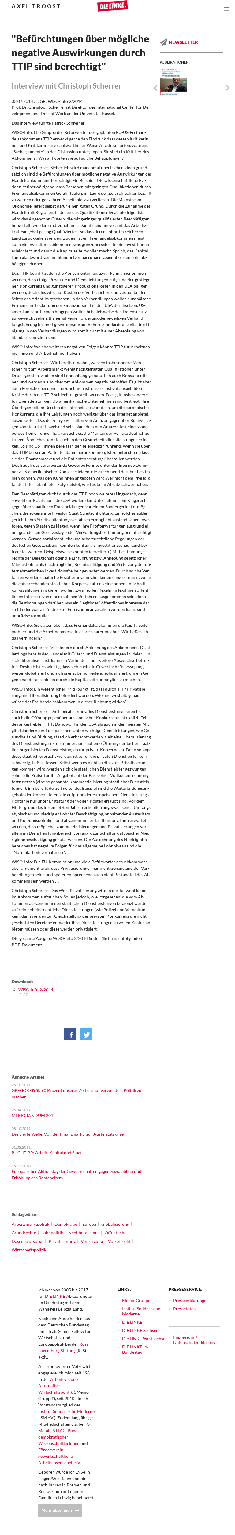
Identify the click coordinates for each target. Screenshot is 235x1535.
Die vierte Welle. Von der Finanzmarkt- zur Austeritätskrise (68, 1134)
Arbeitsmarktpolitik (30, 1224)
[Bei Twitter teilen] (86, 1034)
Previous (155, 88)
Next (228, 88)
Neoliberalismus (83, 1232)
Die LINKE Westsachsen (145, 1338)
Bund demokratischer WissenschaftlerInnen (59, 1437)
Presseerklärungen (191, 1300)
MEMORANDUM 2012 (34, 1115)
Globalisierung (115, 1224)
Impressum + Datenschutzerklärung (194, 1339)
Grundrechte (24, 1232)
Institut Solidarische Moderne (66, 1411)
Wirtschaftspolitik (29, 1249)
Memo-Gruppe (136, 1300)
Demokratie (65, 1224)
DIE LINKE (55, 1296)
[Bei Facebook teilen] (70, 1034)
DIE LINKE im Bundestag (135, 1349)
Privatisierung (62, 1241)
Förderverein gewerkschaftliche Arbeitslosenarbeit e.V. (59, 1456)
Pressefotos (184, 1308)
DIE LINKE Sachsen (140, 1330)
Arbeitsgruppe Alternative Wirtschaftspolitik (58, 1386)
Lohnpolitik (52, 1232)
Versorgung (92, 1241)
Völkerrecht (119, 1241)
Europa (89, 1224)
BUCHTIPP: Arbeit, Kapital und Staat (47, 1152)
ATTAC (59, 1430)
